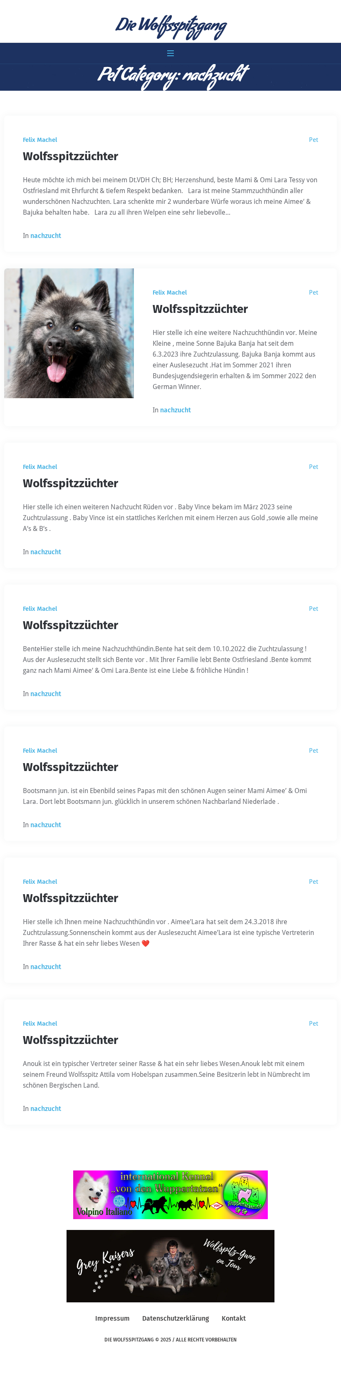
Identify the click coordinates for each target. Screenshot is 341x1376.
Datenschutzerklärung (175, 1318)
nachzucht (45, 236)
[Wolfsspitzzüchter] (69, 333)
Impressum (112, 1318)
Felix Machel (40, 140)
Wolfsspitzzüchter (70, 156)
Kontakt (234, 1318)
